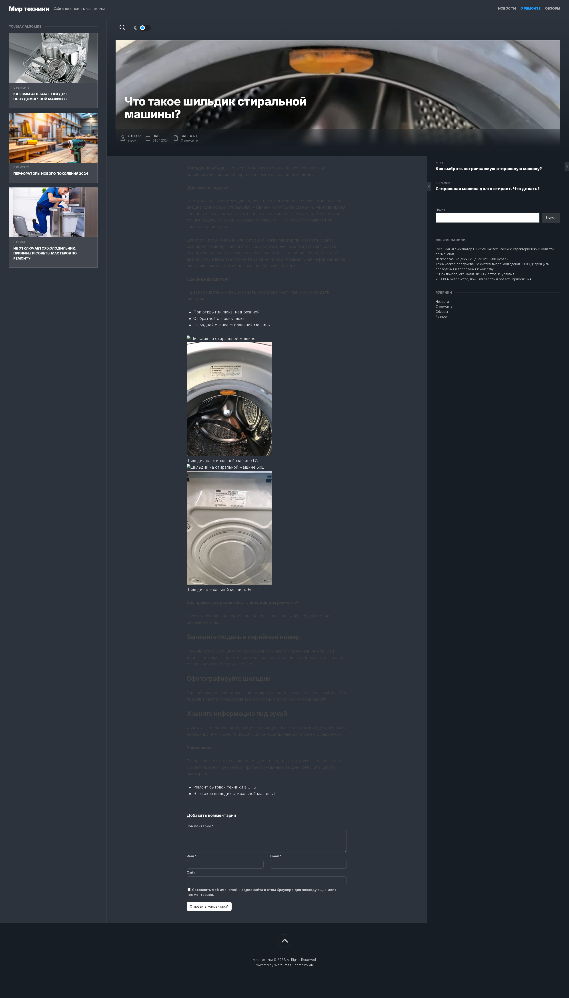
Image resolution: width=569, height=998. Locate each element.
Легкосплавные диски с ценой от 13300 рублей (472, 259)
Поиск (440, 210)
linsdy (132, 140)
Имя (191, 856)
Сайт (191, 872)
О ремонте (530, 8)
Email (275, 856)
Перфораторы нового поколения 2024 (50, 173)
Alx (311, 965)
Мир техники (29, 9)
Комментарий (200, 826)
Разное (441, 316)
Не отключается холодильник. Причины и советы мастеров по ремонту (45, 253)
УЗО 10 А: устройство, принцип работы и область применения (483, 279)
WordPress (282, 965)
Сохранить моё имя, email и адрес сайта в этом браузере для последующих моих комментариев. (261, 892)
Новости (507, 8)
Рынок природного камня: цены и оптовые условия (475, 274)
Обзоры (552, 8)
